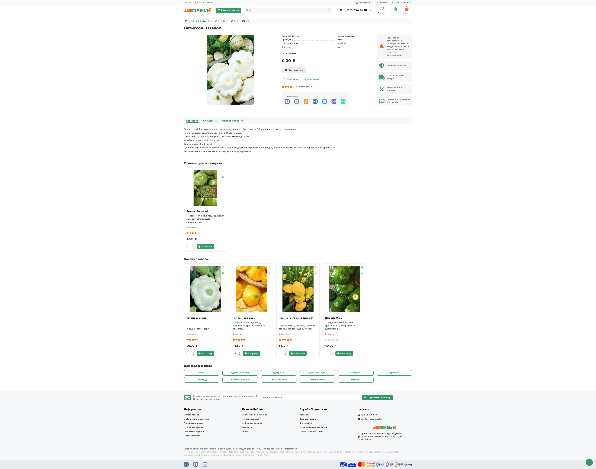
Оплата (187, 2)
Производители (192, 435)
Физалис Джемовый (197, 211)
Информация (193, 409)
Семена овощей (200, 20)
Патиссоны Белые (196, 317)
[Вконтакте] (296, 101)
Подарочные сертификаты (313, 427)
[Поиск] (329, 10)
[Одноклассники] (306, 101)
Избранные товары (252, 423)
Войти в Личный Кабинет (254, 414)
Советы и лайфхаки (194, 431)
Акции (210, 2)
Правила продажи (193, 423)
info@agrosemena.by (371, 419)
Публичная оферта (193, 427)
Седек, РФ (342, 43)
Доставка (199, 2)
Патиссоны (219, 20)
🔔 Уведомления (364, 2)
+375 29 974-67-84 (355, 10)
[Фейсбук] (287, 101)
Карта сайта (306, 423)
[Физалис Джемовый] (205, 188)
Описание (192, 120)
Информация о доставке (196, 419)
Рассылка (247, 427)
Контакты (305, 414)
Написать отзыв (303, 86)
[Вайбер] (334, 101)
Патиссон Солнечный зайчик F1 (296, 317)
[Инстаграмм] (315, 101)
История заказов (250, 419)
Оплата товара (191, 414)
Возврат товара (308, 419)
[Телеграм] (324, 101)
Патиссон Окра (333, 317)
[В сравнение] (223, 177)
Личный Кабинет (253, 409)
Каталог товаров (230, 10)
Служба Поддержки (313, 409)
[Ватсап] (343, 101)
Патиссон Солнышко (244, 317)
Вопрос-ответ (232, 120)
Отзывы (209, 120)
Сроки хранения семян (311, 431)
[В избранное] (223, 171)
